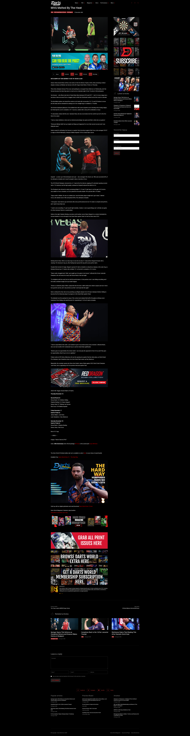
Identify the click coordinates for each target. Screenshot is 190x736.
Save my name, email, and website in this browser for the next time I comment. (69, 676)
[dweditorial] (54, 590)
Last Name (116, 139)
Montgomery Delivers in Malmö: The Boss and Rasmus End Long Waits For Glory (126, 714)
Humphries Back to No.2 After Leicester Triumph (94, 633)
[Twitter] (138, 3)
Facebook (82, 690)
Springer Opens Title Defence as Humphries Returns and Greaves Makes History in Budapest (123, 99)
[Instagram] (135, 3)
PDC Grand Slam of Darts (60, 12)
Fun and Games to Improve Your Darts (90, 704)
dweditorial (61, 586)
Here (85, 453)
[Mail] (59, 593)
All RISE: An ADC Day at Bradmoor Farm (122, 710)
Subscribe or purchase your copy (59, 512)
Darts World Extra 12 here (86, 506)
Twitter (111, 690)
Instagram (93, 690)
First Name (116, 133)
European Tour (54, 638)
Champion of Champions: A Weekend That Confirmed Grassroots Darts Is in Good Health (122, 107)
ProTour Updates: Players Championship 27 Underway (62, 714)
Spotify (102, 690)
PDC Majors (70, 12)
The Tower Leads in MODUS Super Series (60, 608)
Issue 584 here (93, 444)
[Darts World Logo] (59, 3)
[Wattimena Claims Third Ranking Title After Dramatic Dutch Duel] (125, 624)
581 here (77, 444)
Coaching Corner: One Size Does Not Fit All (91, 712)
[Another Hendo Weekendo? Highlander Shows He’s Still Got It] (136, 115)
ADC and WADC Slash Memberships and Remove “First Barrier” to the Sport (125, 705)
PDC (52, 12)
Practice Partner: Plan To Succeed (89, 708)
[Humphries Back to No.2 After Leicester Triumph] (136, 122)
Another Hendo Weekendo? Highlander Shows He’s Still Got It (123, 114)
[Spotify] (98, 690)
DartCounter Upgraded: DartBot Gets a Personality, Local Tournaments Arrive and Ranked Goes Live (94, 699)
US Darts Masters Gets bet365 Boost (130, 608)
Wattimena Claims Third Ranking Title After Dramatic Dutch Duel (124, 633)
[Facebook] (131, 3)
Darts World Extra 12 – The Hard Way (68, 457)
